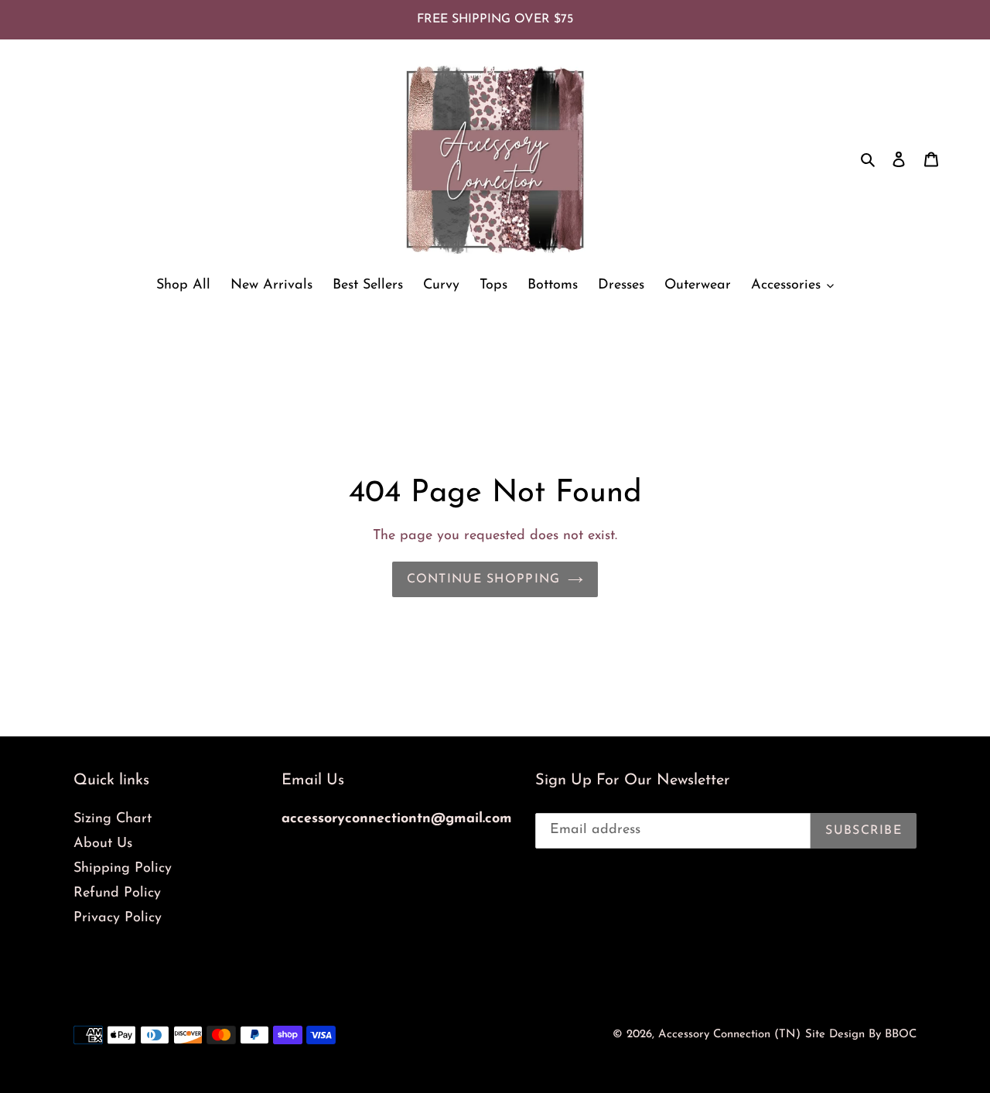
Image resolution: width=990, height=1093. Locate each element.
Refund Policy (117, 893)
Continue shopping (484, 579)
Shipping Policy (122, 869)
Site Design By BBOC (861, 1034)
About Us (102, 844)
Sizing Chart (112, 819)
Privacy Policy (117, 918)
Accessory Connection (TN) (729, 1034)
